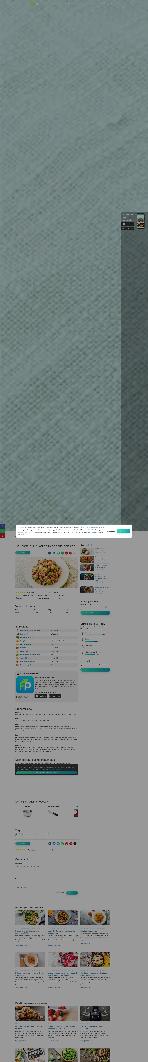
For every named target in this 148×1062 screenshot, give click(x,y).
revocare (28, 532)
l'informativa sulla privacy (95, 532)
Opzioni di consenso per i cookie (93, 527)
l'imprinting (21, 534)
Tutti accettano (123, 531)
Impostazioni (111, 531)
